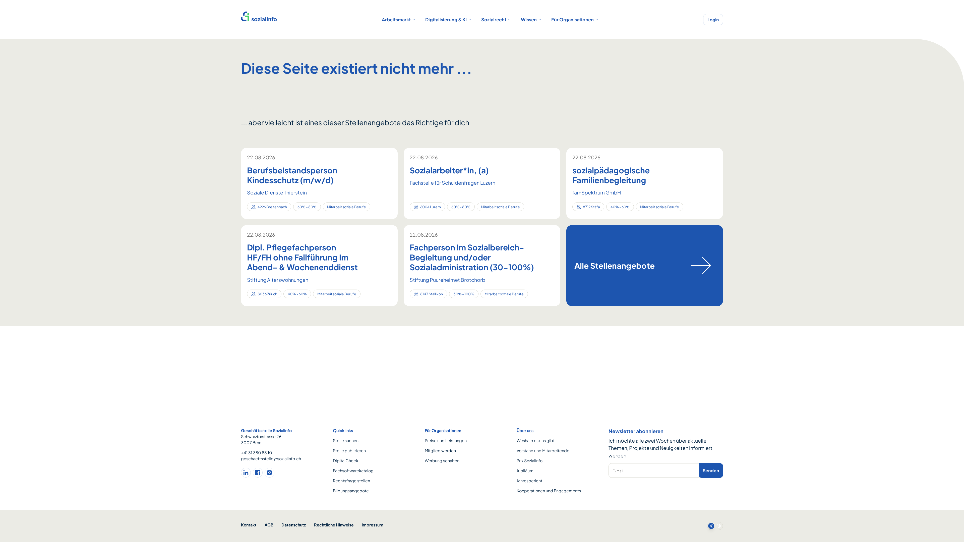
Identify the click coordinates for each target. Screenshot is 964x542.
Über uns (525, 430)
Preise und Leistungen (446, 440)
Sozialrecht (493, 19)
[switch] (715, 526)
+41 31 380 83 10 (256, 452)
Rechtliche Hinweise (334, 524)
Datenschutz (293, 524)
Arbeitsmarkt (396, 19)
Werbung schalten (442, 460)
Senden (711, 470)
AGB (269, 524)
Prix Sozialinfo (530, 460)
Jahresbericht (529, 480)
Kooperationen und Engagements (549, 490)
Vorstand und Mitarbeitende (543, 450)
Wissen (529, 19)
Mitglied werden (440, 450)
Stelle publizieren (349, 450)
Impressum (372, 524)
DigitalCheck (345, 460)
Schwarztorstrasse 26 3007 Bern (261, 439)
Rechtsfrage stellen (351, 480)
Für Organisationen (572, 19)
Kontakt (249, 524)
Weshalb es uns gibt (536, 440)
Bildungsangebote (351, 490)
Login (713, 19)
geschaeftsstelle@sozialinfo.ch (271, 458)
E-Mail (618, 470)
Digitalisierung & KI (446, 19)
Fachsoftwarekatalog (353, 470)
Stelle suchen (345, 440)
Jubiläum (525, 470)
